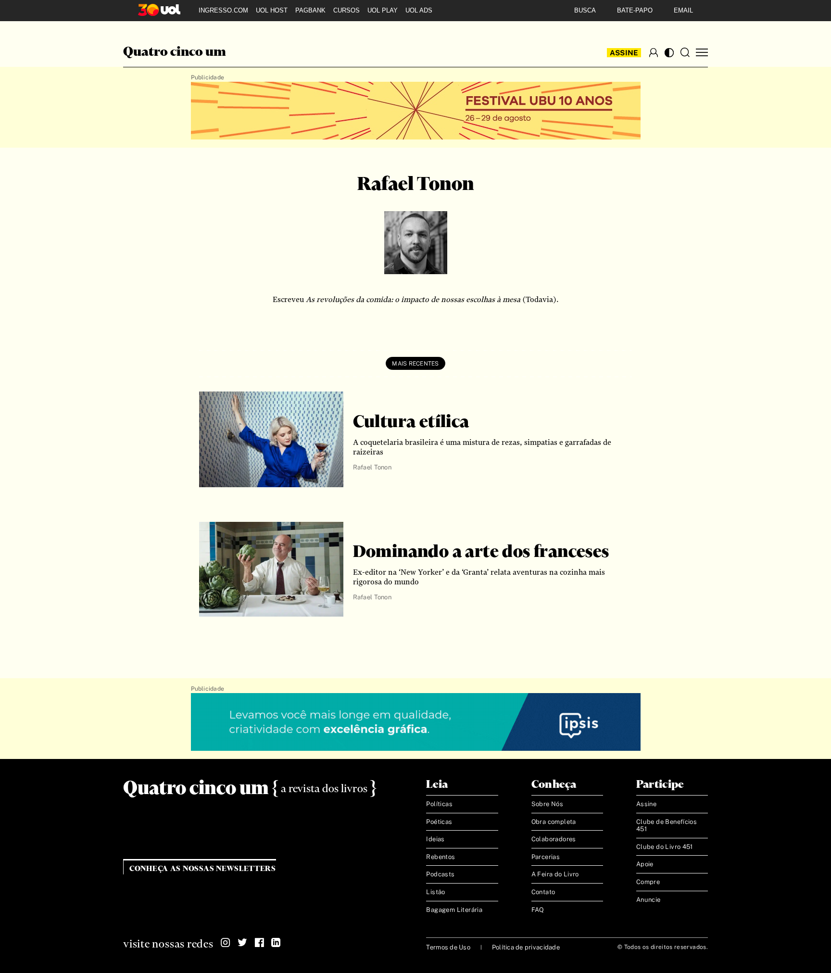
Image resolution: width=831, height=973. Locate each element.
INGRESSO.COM (223, 10)
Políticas (439, 804)
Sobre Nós (547, 804)
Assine (624, 53)
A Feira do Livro (555, 874)
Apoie (645, 864)
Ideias (435, 839)
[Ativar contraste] (669, 52)
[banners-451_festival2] (416, 111)
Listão (435, 892)
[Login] (653, 52)
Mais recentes (415, 363)
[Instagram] (225, 943)
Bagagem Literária (454, 909)
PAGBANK (310, 10)
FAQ (537, 909)
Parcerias (545, 856)
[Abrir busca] (685, 52)
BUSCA (585, 10)
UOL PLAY (382, 10)
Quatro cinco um (174, 52)
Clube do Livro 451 (664, 846)
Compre (648, 881)
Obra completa (553, 821)
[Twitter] (242, 943)
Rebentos (440, 856)
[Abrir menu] (702, 53)
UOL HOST (272, 10)
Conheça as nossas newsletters (202, 868)
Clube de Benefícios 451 (666, 825)
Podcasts (440, 874)
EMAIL (683, 10)
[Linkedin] (276, 943)
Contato (543, 892)
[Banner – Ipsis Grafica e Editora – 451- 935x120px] (416, 722)
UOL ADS (418, 10)
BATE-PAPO (635, 10)
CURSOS (346, 10)
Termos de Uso (448, 947)
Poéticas (439, 821)
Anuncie (648, 899)
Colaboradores (553, 839)
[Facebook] (259, 943)
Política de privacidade (526, 947)
